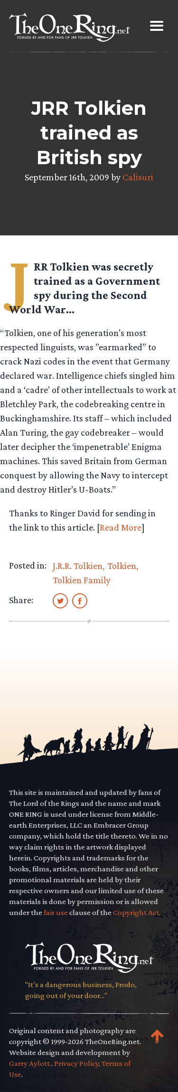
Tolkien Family (82, 580)
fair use (56, 912)
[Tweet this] (60, 600)
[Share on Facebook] (79, 600)
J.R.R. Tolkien (78, 565)
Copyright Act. (136, 912)
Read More (120, 527)
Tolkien (121, 565)
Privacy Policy (76, 1063)
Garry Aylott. (30, 1063)
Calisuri (137, 177)
